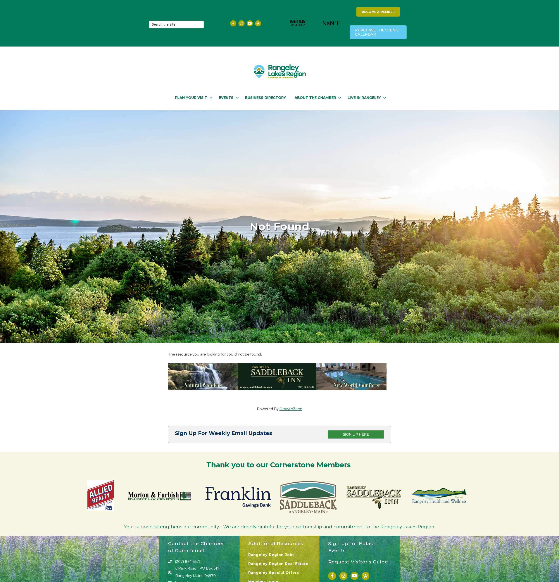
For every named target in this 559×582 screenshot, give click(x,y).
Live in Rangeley (364, 98)
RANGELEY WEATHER (315, 23)
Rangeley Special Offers (273, 573)
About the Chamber (315, 98)
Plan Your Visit (191, 98)
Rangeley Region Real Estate (278, 564)
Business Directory (265, 98)
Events (226, 98)
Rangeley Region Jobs (271, 555)
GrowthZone (291, 409)
